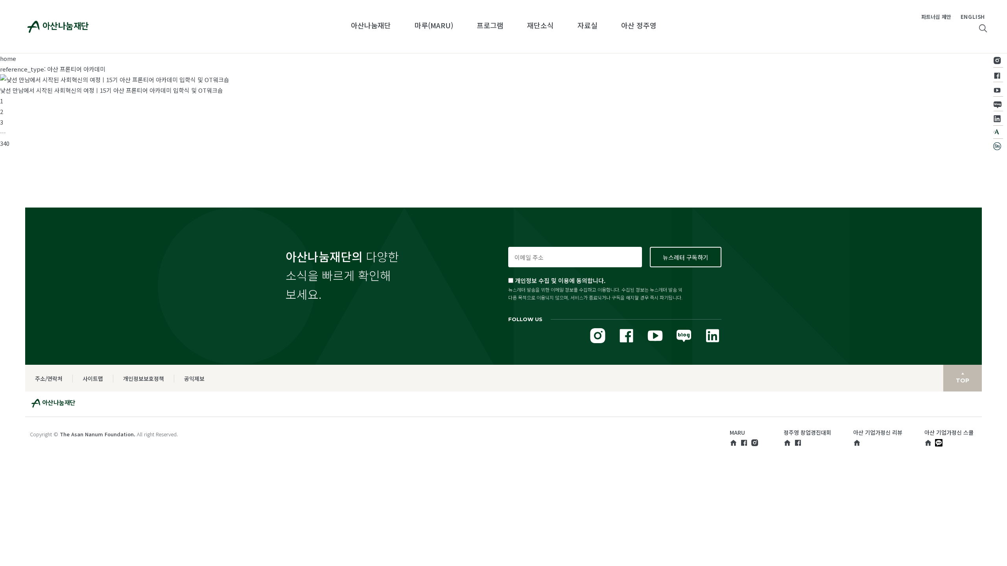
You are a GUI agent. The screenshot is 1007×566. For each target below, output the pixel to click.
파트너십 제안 (936, 16)
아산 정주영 (639, 25)
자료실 (587, 25)
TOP (962, 380)
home (8, 58)
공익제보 (194, 378)
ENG (966, 16)
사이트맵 (93, 378)
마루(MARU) (434, 25)
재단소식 (540, 25)
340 (4, 143)
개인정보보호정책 (143, 378)
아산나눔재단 (371, 25)
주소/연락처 (49, 378)
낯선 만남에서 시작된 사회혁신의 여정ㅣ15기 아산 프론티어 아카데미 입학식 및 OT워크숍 (111, 90)
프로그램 (490, 25)
